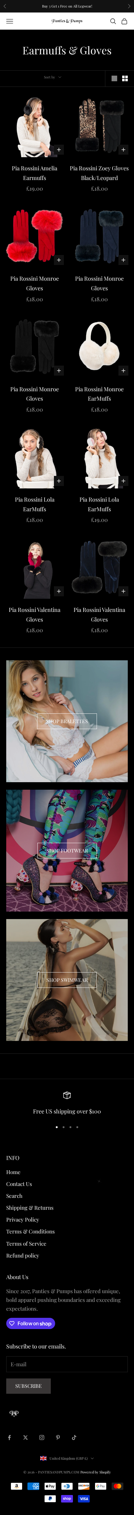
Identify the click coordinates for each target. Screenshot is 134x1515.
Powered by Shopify (95, 1472)
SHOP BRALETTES (67, 721)
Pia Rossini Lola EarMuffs (35, 504)
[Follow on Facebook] (9, 1437)
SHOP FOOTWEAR (67, 850)
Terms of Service (26, 1243)
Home (13, 1171)
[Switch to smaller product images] (125, 78)
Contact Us (19, 1183)
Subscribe (28, 1385)
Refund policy (22, 1255)
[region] (67, 1104)
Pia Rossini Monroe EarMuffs (99, 393)
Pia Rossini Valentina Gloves (34, 614)
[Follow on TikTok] (74, 1437)
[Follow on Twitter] (25, 1437)
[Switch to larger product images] (114, 78)
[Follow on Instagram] (42, 1437)
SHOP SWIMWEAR (67, 980)
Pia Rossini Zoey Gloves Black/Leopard (99, 173)
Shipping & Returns (30, 1207)
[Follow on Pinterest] (58, 1437)
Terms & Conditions (30, 1231)
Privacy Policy (22, 1219)
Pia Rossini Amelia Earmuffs (34, 173)
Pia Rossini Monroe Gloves (34, 283)
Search (14, 1195)
